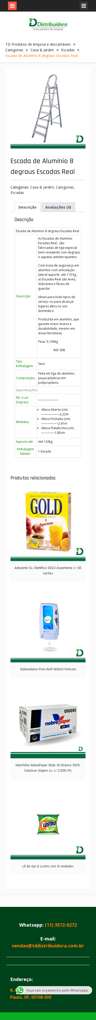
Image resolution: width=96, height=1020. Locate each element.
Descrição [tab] (27, 207)
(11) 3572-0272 (61, 925)
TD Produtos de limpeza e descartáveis (38, 44)
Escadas (68, 49)
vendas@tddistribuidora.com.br (48, 946)
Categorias (14, 49)
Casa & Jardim (42, 49)
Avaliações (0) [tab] (58, 207)
